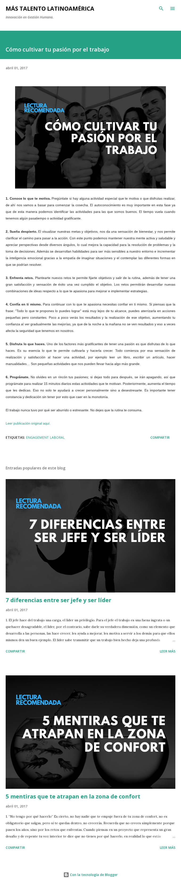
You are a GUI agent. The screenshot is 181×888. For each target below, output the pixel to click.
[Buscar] (161, 8)
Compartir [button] (160, 437)
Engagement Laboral (45, 437)
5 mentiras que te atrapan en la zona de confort (73, 796)
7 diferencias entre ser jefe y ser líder (58, 600)
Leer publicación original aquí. (28, 423)
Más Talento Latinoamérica (50, 8)
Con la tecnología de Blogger (93, 874)
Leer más (167, 651)
